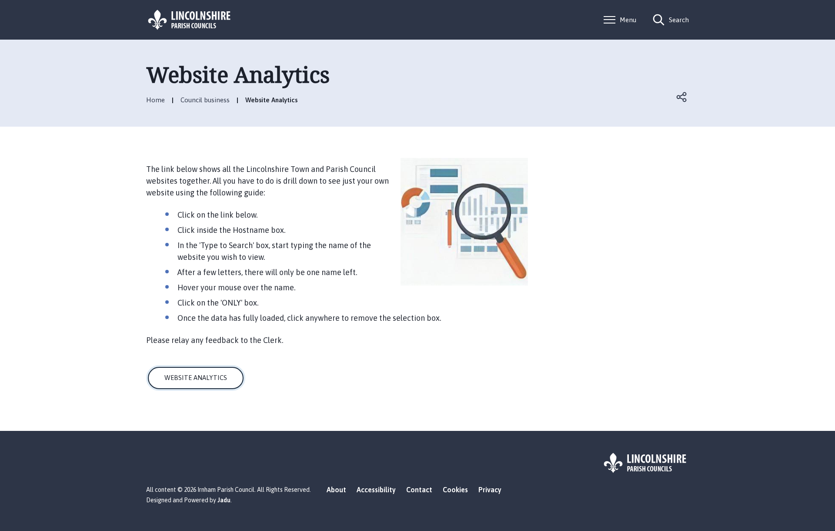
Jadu (223, 500)
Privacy (489, 490)
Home (155, 100)
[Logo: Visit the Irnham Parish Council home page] (189, 19)
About (336, 490)
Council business (205, 100)
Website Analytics (195, 377)
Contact (419, 490)
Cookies (455, 490)
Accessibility (376, 490)
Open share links (682, 97)
